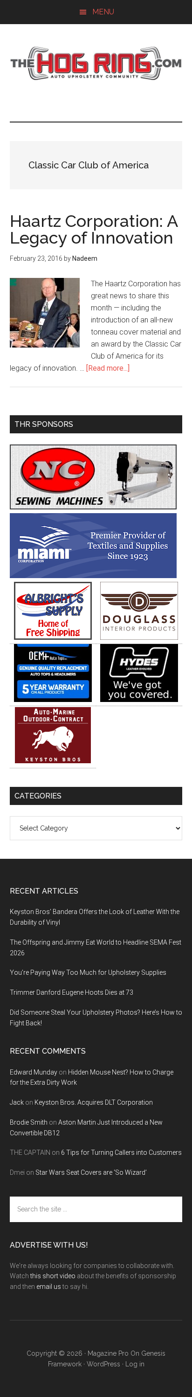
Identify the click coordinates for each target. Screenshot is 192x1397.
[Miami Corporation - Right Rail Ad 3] (93, 575)
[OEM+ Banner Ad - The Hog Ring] (53, 699)
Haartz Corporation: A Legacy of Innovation (94, 229)
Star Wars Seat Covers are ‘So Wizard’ (91, 1172)
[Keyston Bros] (53, 761)
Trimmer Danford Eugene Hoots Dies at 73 (71, 992)
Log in (134, 1364)
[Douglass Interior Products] (139, 637)
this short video (52, 1276)
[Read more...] (108, 368)
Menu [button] (103, 11)
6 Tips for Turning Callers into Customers (121, 1152)
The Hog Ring (96, 63)
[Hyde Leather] (139, 699)
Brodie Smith (29, 1122)
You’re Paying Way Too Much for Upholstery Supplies (88, 972)
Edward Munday (33, 1072)
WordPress (103, 1364)
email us (48, 1286)
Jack (17, 1102)
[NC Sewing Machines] (93, 506)
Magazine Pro (108, 1353)
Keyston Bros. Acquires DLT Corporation (93, 1102)
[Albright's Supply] (53, 637)
